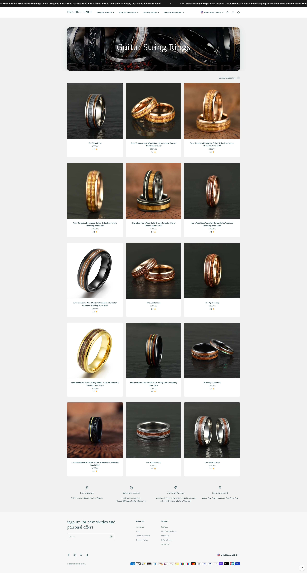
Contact (164, 527)
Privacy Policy (142, 540)
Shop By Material (104, 12)
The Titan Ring (95, 143)
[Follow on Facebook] (68, 555)
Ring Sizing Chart (168, 531)
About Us (140, 527)
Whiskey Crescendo (212, 382)
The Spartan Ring (153, 462)
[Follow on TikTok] (87, 555)
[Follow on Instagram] (75, 555)
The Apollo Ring (153, 303)
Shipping (165, 535)
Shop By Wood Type (127, 12)
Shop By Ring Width (172, 12)
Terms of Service (143, 535)
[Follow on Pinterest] (81, 555)
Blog (138, 531)
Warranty (165, 544)
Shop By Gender (150, 12)
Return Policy (166, 540)
